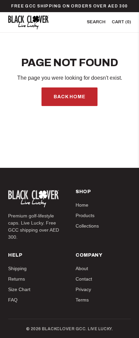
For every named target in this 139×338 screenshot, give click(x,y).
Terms (82, 300)
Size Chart (19, 289)
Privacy (83, 289)
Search (96, 22)
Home (82, 205)
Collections (87, 226)
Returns (16, 279)
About (82, 268)
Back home (69, 96)
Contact (84, 279)
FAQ (13, 300)
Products (85, 215)
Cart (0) (121, 22)
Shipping (17, 268)
